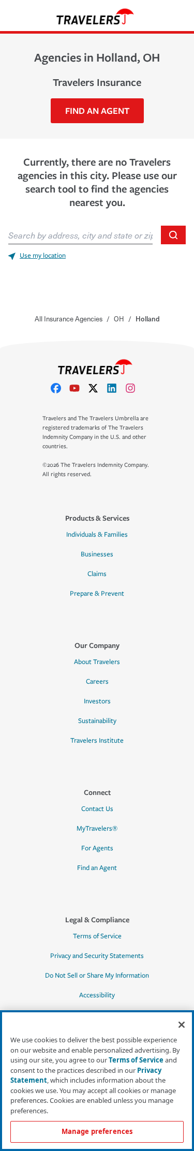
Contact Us (97, 809)
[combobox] (80, 235)
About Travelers (97, 662)
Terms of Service (97, 936)
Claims (97, 574)
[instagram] (134, 388)
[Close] (181, 1024)
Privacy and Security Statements (97, 956)
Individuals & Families (97, 534)
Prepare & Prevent (97, 593)
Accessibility (97, 995)
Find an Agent (97, 868)
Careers (97, 681)
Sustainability (97, 721)
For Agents (97, 848)
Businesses (97, 554)
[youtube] (78, 388)
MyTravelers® (97, 828)
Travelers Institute (97, 740)
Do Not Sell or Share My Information (97, 975)
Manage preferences (97, 1131)
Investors (97, 701)
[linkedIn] (116, 388)
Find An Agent (97, 110)
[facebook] (60, 388)
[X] (97, 388)
